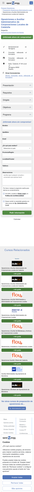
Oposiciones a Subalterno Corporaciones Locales (16, 347)
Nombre (5, 125)
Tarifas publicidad (8, 426)
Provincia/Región (8, 152)
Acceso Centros (8, 433)
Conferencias (23, 433)
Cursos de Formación (22, 420)
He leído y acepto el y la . (16, 195)
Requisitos (7, 92)
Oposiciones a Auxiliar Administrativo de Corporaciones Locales (14, 316)
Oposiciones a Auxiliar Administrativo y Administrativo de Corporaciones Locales (14, 300)
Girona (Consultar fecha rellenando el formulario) (19, 76)
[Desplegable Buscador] (31, 2)
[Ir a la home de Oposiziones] (13, 3)
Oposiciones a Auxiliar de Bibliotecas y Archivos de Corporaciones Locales (16, 332)
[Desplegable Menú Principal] (3, 3)
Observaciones (7, 172)
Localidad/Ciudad (8, 159)
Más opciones (17, 488)
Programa (7, 114)
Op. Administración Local (17, 408)
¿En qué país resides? (9, 146)
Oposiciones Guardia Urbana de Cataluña (14, 360)
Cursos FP (22, 430)
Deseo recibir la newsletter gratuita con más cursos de (17, 203)
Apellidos (5, 132)
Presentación (8, 85)
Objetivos (7, 107)
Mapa (5, 419)
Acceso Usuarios (8, 429)
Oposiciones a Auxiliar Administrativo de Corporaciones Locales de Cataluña (14, 269)
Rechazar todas (17, 483)
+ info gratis (17, 274)
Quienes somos (8, 423)
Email (4, 139)
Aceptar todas (17, 477)
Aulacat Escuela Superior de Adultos (12, 32)
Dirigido (6, 99)
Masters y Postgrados (23, 426)
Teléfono (5, 166)
